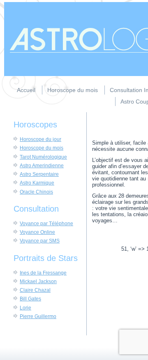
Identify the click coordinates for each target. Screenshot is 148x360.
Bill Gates (30, 299)
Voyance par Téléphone (46, 223)
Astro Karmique (37, 183)
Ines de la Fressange (43, 273)
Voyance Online (37, 232)
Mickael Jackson (38, 281)
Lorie (25, 308)
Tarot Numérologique (43, 157)
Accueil (26, 90)
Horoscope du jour (40, 139)
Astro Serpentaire (39, 174)
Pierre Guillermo (38, 316)
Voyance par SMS (40, 241)
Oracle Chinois (36, 192)
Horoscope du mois (72, 90)
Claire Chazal (35, 290)
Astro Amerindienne (42, 165)
